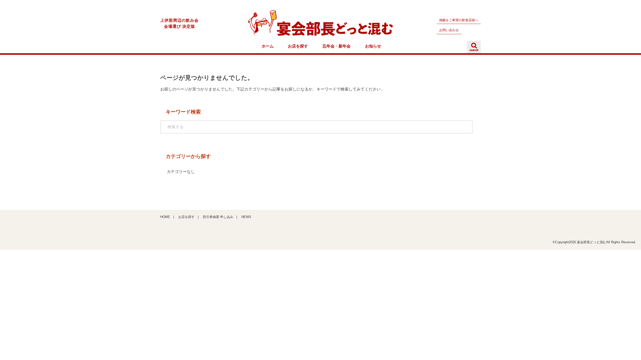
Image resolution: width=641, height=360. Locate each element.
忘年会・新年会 (337, 46)
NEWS (246, 217)
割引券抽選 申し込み (218, 217)
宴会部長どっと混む (591, 242)
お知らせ (373, 46)
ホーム (268, 46)
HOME (165, 217)
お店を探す (298, 46)
